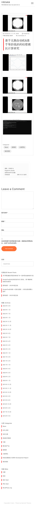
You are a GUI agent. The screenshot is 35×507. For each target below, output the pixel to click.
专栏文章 (5, 434)
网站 (2, 230)
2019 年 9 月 (6, 396)
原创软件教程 (7, 438)
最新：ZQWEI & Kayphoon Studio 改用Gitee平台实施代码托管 (10, 171)
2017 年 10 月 (7, 412)
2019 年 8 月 (6, 400)
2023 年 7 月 (6, 314)
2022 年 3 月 (6, 345)
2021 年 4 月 (6, 357)
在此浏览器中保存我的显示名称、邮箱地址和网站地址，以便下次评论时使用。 (17, 242)
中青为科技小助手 (8, 35)
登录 (4, 476)
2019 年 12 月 (7, 384)
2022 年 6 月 (6, 341)
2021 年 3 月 (6, 361)
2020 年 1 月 (6, 380)
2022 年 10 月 (7, 329)
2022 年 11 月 (7, 325)
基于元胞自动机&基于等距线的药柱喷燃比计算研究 (18, 44)
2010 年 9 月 (6, 416)
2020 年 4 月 (6, 368)
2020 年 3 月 (6, 373)
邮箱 (3, 221)
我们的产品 (6, 446)
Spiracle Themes (26, 503)
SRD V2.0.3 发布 (22, 174)
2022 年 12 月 (7, 321)
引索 (4, 442)
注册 (4, 472)
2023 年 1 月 (6, 317)
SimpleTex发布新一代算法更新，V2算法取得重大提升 (17, 290)
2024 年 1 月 (6, 310)
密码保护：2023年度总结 (10, 285)
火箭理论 (22, 147)
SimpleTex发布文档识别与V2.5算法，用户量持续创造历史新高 (17, 280)
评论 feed (5, 484)
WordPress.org (7, 488)
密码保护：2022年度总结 (10, 295)
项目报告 (7, 151)
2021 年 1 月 (6, 365)
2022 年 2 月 (6, 349)
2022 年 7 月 (6, 337)
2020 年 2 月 (6, 376)
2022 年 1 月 (6, 353)
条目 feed (5, 480)
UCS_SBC (5, 430)
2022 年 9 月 (6, 333)
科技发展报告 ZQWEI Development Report (15, 458)
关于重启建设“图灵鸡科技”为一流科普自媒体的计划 (18, 275)
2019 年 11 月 (7, 388)
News (6, 147)
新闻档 (14, 147)
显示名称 (4, 212)
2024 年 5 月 (6, 306)
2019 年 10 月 (7, 392)
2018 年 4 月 (6, 408)
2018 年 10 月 (7, 404)
